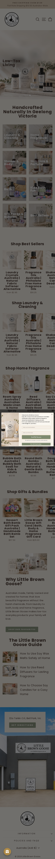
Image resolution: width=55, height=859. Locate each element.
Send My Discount (36, 437)
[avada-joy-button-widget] (7, 851)
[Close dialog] (52, 414)
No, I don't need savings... (36, 444)
